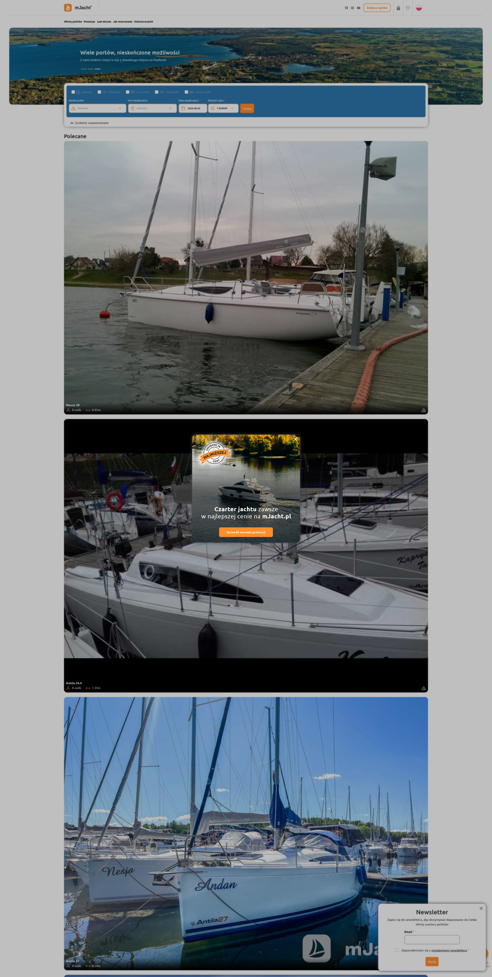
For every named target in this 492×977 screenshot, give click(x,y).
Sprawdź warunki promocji (246, 532)
